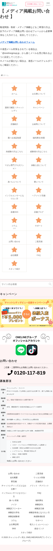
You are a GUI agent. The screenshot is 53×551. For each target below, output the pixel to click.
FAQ (39, 493)
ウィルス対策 (39, 477)
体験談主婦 (39, 508)
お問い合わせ (14, 473)
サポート (39, 520)
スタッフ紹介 (26, 532)
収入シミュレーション (39, 524)
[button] (50, 284)
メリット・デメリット (39, 485)
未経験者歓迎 (39, 516)
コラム (14, 520)
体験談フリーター (13, 508)
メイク (14, 504)
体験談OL (39, 504)
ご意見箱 (39, 473)
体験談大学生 (14, 512)
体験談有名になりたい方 (39, 512)
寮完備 (14, 481)
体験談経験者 (14, 516)
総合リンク (39, 528)
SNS (14, 528)
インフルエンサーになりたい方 (13, 495)
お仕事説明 (14, 524)
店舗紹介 (39, 481)
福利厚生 (39, 500)
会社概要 (14, 477)
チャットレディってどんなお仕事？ (13, 487)
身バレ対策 (14, 500)
